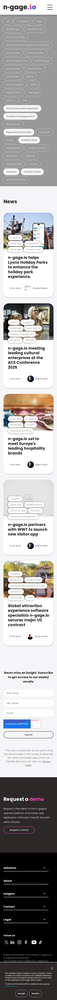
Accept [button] (21, 993)
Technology (42, 61)
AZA (24, 100)
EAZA (33, 84)
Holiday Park (29, 140)
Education (12, 76)
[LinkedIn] (14, 943)
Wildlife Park (35, 29)
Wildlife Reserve (16, 179)
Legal (7, 919)
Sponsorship (14, 164)
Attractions (34, 68)
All (7, 21)
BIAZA (30, 76)
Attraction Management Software (27, 45)
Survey (33, 164)
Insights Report (36, 148)
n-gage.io (23, 21)
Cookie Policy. (11, 986)
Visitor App (13, 53)
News (10, 201)
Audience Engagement (20, 116)
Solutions (10, 868)
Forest (10, 140)
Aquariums (13, 68)
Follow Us (9, 935)
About (8, 881)
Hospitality (13, 148)
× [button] (51, 968)
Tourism (11, 171)
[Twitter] (7, 943)
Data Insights (14, 84)
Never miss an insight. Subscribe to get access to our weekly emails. (28, 677)
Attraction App (15, 37)
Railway (30, 156)
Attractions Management (22, 108)
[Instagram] (21, 943)
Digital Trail (13, 92)
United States (32, 171)
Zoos (39, 21)
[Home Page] (20, 7)
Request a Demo (19, 830)
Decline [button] (35, 993)
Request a (24, 799)
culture (10, 100)
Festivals (44, 132)
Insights (9, 894)
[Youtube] (35, 943)
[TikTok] (42, 943)
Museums (12, 156)
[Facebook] (28, 943)
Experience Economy (18, 132)
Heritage (33, 92)
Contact (9, 906)
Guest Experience (16, 61)
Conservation (35, 53)
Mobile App (13, 29)
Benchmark (13, 124)
